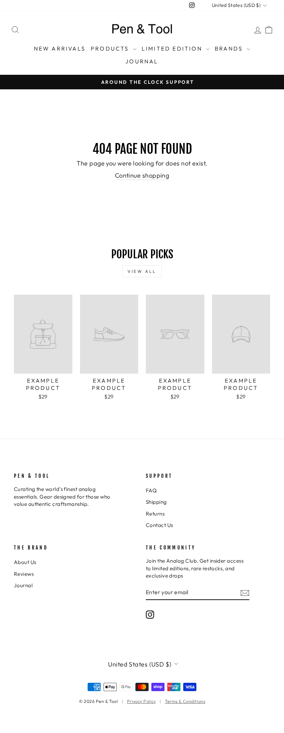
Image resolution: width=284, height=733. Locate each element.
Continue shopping (142, 175)
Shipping (156, 502)
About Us (25, 562)
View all (142, 271)
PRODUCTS (111, 48)
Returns (155, 513)
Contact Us (159, 525)
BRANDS (230, 48)
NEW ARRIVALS (60, 48)
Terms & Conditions (185, 701)
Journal (23, 585)
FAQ (151, 490)
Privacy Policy (141, 701)
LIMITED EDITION (173, 48)
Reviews (24, 574)
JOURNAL (141, 61)
